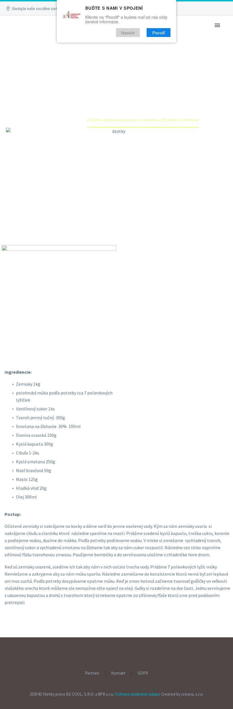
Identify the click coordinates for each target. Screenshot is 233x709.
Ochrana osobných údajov (137, 694)
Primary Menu (217, 25)
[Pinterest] (26, 632)
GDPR (143, 673)
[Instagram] (120, 652)
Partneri (92, 673)
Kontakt (118, 673)
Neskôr (128, 33)
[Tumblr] (34, 632)
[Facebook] (9, 632)
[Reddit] (51, 632)
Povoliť (158, 33)
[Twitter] (18, 632)
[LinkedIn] (42, 632)
